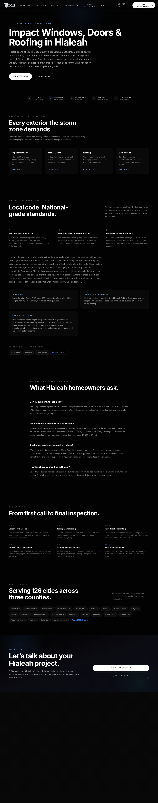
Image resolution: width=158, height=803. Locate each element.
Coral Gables (42, 352)
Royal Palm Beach (18, 620)
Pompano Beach (40, 614)
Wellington (73, 614)
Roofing (55, 5)
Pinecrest (96, 614)
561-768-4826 (122, 5)
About (105, 5)
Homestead (15, 352)
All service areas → (59, 352)
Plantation (25, 614)
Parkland (94, 609)
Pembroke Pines (120, 609)
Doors (40, 5)
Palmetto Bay (110, 614)
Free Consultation (142, 5)
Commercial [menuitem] (72, 5)
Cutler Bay (45, 620)
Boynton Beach (58, 614)
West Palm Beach (63, 609)
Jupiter (13, 614)
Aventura (28, 352)
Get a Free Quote (20, 76)
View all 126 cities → (80, 620)
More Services (89, 5)
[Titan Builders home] (9, 5)
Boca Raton (15, 609)
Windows (25, 5)
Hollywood (135, 609)
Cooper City (125, 614)
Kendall (85, 614)
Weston (106, 609)
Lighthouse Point (60, 620)
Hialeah (33, 620)
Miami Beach (47, 609)
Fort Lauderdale (31, 609)
